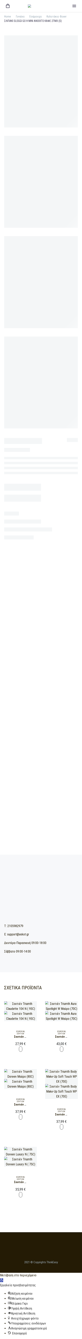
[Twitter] (30, 724)
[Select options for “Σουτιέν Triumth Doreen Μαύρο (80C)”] (20, 1117)
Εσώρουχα (35, 16)
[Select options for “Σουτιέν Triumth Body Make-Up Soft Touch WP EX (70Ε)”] (61, 1127)
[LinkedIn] (48, 724)
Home (7, 16)
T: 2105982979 (13, 926)
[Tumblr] (42, 724)
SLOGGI (27, 717)
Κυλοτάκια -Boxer (56, 16)
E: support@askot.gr (16, 934)
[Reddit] (54, 724)
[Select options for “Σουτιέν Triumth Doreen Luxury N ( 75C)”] (20, 1194)
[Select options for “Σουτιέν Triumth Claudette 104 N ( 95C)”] (20, 1049)
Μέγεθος (10, 566)
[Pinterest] (36, 724)
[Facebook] (24, 724)
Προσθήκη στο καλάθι (41, 604)
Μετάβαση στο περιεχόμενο (18, 1275)
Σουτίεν (20, 1034)
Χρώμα (8, 547)
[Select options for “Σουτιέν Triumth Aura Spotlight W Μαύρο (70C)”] (61, 1049)
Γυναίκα (20, 16)
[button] (1, 1280)
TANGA (46, 717)
